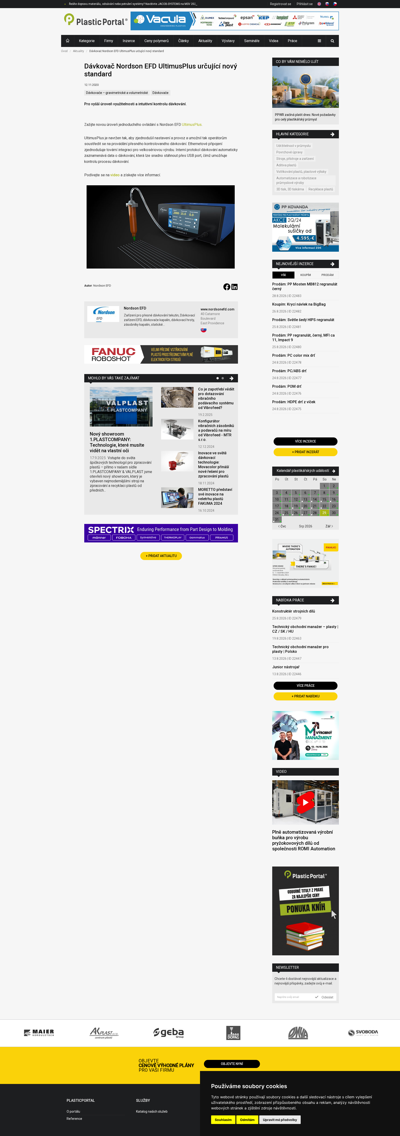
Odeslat (327, 997)
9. (334, 493)
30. (334, 513)
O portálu (73, 1111)
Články (183, 41)
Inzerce (129, 41)
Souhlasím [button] (223, 1120)
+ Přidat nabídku (305, 696)
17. (277, 506)
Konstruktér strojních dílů (293, 611)
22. (324, 506)
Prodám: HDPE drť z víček (293, 402)
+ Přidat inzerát (305, 452)
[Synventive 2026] (161, 534)
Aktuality (205, 41)
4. (286, 493)
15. (324, 499)
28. (315, 513)
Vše (283, 275)
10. (277, 499)
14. (315, 499)
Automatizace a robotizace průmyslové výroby (296, 180)
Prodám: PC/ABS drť (289, 371)
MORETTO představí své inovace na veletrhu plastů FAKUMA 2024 (215, 496)
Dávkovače (161, 93)
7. (315, 493)
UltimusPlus (192, 124)
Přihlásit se (305, 4)
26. (296, 513)
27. (305, 513)
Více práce (306, 685)
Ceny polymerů (156, 41)
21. (315, 506)
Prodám (328, 275)
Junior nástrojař (286, 667)
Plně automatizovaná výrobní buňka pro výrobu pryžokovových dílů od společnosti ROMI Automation (303, 840)
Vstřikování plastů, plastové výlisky (301, 171)
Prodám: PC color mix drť (293, 355)
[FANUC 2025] (161, 356)
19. (296, 506)
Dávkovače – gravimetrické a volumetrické (117, 93)
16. (334, 499)
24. (277, 513)
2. (334, 486)
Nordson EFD (135, 308)
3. (277, 493)
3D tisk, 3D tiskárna (290, 189)
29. (324, 513)
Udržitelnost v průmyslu (293, 146)
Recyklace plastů (321, 189)
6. (305, 493)
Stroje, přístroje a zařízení (295, 159)
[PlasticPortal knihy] (305, 911)
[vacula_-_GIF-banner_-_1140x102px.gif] (235, 21)
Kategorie (87, 41)
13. (305, 499)
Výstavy (228, 41)
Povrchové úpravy (289, 152)
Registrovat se (280, 4)
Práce (292, 41)
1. (324, 486)
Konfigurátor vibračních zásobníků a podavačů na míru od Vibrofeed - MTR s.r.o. (216, 430)
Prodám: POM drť (286, 386)
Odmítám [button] (247, 1120)
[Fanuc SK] (305, 564)
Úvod (64, 51)
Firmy (108, 41)
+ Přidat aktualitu (161, 556)
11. (286, 499)
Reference (74, 1119)
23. (334, 506)
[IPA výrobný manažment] (305, 736)
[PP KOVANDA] (305, 228)
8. (324, 493)
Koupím (305, 275)
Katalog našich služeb (152, 1111)
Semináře (251, 41)
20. (305, 506)
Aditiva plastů (286, 165)
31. (277, 519)
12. (296, 499)
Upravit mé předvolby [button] (280, 1120)
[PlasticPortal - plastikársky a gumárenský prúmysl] (96, 21)
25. (286, 513)
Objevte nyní (232, 1064)
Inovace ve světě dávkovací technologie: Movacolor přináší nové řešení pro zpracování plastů (213, 464)
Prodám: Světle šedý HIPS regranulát (303, 320)
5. (296, 493)
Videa (273, 41)
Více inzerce (305, 441)
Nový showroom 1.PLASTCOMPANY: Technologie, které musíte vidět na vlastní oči (117, 442)
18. (286, 506)
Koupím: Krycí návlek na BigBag (299, 304)
